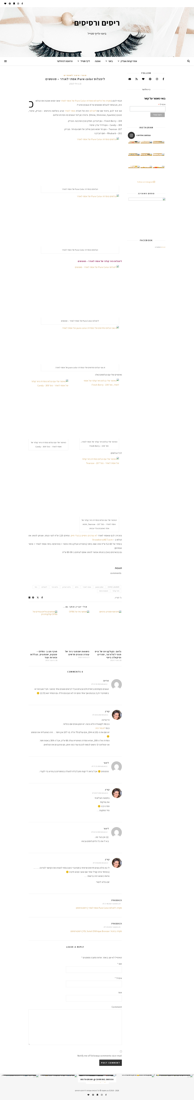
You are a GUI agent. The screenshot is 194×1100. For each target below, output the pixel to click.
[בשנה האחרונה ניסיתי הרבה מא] (174, 1076)
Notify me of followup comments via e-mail (99, 1055)
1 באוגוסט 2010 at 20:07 (100, 793)
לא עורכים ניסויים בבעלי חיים (84, 535)
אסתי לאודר (70, 110)
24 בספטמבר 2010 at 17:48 (111, 904)
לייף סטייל (85, 61)
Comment (117, 1006)
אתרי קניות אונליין (129, 61)
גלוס (76, 587)
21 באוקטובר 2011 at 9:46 (112, 927)
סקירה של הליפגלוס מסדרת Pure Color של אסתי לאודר (86, 100)
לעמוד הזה (100, 728)
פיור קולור (115, 591)
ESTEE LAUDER (113, 587)
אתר (120, 992)
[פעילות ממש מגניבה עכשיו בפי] (146, 159)
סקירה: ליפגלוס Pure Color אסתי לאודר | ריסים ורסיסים (99, 907)
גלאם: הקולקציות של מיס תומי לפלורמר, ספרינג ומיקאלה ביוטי (108, 654)
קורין (117, 597)
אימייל (118, 978)
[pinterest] (9, 3)
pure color (99, 587)
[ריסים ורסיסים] (97, 32)
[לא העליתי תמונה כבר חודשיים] (135, 1076)
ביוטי (111, 61)
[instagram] (18, 3)
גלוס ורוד (55, 587)
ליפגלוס (93, 110)
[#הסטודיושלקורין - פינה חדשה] (158, 172)
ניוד (36, 587)
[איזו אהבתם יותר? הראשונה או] (134, 147)
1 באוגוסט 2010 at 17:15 (99, 766)
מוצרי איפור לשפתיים (75, 75)
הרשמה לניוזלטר (65, 61)
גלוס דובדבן (66, 587)
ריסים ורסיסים (163, 247)
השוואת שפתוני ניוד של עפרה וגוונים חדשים (77, 653)
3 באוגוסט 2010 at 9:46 (100, 863)
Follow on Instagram (145, 182)
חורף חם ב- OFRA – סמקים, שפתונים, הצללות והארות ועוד (43, 654)
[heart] (5, 3)
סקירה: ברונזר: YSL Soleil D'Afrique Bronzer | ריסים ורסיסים (96, 931)
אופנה (98, 61)
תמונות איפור (103, 591)
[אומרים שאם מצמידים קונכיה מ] (158, 159)
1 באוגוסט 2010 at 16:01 (100, 715)
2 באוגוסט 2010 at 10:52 (99, 832)
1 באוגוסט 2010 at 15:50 (99, 684)
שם (119, 963)
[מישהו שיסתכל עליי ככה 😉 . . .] (134, 172)
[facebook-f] (22, 3)
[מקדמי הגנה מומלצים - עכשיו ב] (158, 147)
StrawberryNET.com (102, 539)
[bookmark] (14, 3)
